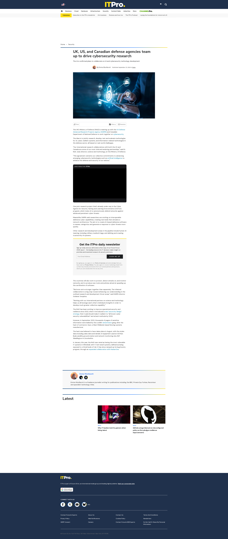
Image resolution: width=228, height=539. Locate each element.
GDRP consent (65, 522)
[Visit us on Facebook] (63, 504)
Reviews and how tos (116, 15)
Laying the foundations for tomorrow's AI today (155, 15)
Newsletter (123, 124)
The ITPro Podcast (131, 15)
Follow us (113, 124)
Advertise (126, 11)
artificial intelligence (114, 158)
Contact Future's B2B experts (125, 522)
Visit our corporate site (126, 484)
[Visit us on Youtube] (77, 504)
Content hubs (116, 11)
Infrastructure (95, 11)
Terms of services (100, 263)
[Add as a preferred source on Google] (67, 490)
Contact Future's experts (69, 515)
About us (91, 515)
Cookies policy (120, 518)
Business (68, 11)
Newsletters (147, 518)
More (134, 11)
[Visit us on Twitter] (70, 504)
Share (77, 124)
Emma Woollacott (105, 67)
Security (105, 11)
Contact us (119, 515)
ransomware (107, 323)
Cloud (76, 11)
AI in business (102, 15)
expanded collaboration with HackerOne (104, 349)
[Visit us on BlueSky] (83, 504)
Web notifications (94, 518)
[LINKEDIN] (86, 377)
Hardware (84, 11)
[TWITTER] (82, 377)
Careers (90, 522)
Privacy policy (65, 518)
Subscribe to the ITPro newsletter (84, 15)
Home (63, 44)
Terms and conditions (150, 515)
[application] (99, 183)
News (134, 67)
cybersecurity (118, 134)
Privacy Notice (89, 265)
